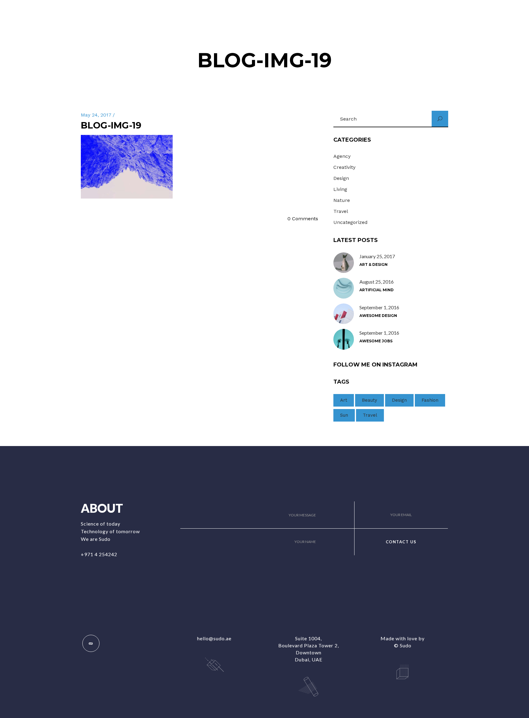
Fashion (430, 400)
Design (341, 178)
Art (343, 400)
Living (340, 189)
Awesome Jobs (375, 341)
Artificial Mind (376, 290)
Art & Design (373, 264)
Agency (342, 156)
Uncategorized (350, 222)
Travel (340, 211)
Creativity (344, 167)
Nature (341, 200)
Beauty (369, 400)
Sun (344, 415)
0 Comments (302, 218)
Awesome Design (378, 315)
